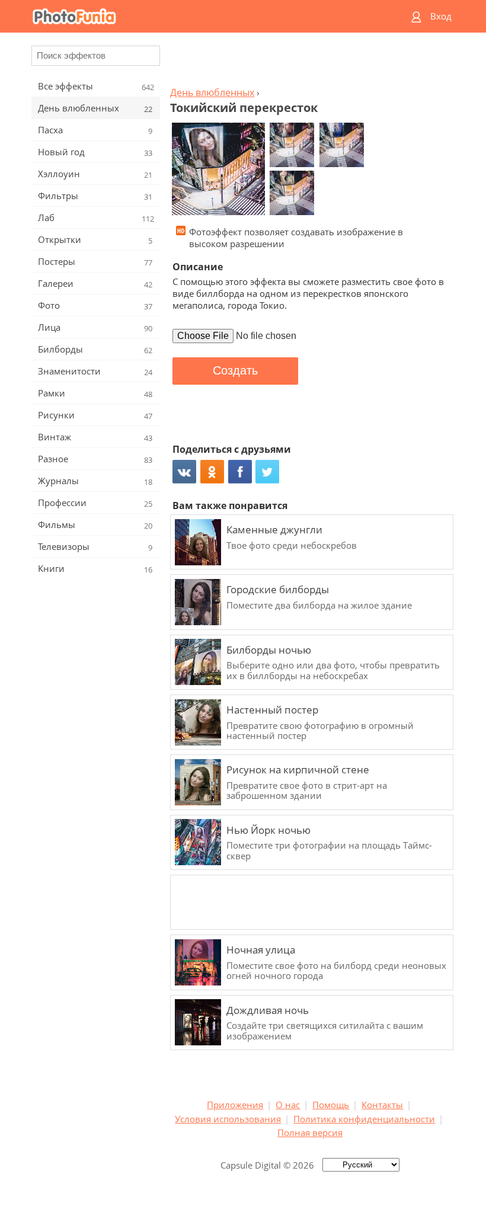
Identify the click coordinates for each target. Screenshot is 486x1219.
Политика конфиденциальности (364, 1119)
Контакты (382, 1105)
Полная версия (310, 1132)
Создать (235, 370)
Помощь (330, 1105)
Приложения (235, 1105)
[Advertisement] (310, 63)
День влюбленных (212, 92)
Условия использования (228, 1119)
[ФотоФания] (196, 16)
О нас (288, 1105)
